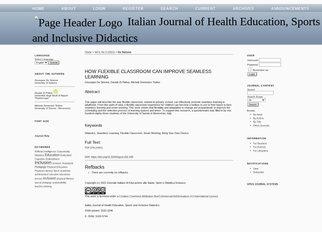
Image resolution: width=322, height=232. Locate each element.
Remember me (260, 70)
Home (38, 9)
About (68, 9)
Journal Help (42, 135)
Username (252, 60)
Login (99, 9)
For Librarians (260, 150)
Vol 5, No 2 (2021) (105, 52)
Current (205, 9)
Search (169, 9)
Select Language (44, 59)
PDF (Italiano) (94, 147)
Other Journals (261, 125)
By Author (258, 118)
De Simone (124, 52)
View (255, 168)
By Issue (258, 114)
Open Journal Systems (262, 184)
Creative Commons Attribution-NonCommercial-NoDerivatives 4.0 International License (168, 196)
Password (252, 64)
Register (133, 9)
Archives (243, 9)
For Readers (260, 143)
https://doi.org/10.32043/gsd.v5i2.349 (112, 156)
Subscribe (258, 172)
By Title (257, 121)
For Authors (259, 147)
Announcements (290, 9)
